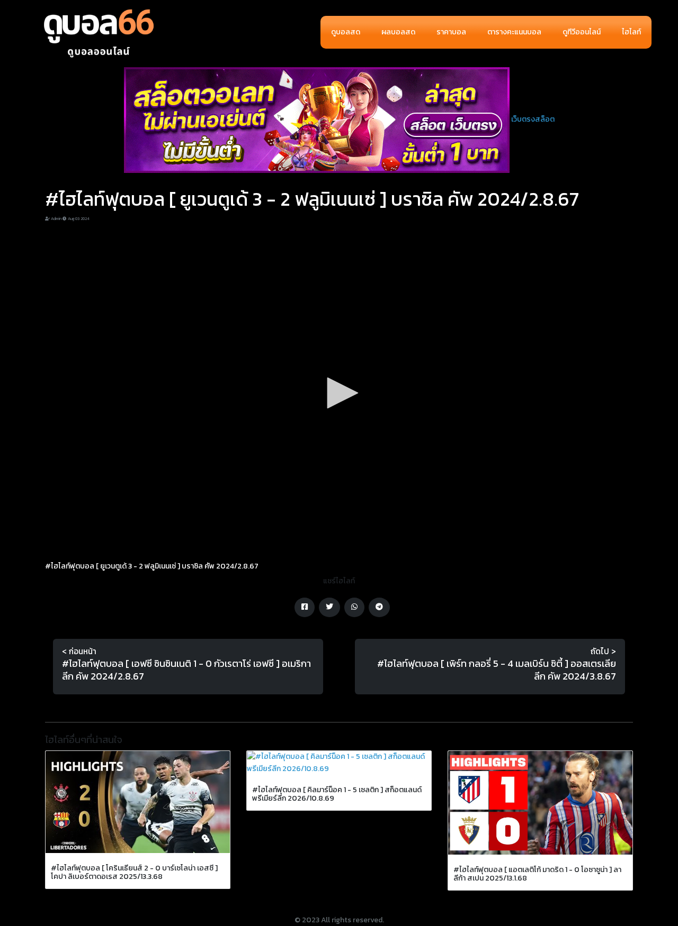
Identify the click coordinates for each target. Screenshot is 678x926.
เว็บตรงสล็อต (533, 119)
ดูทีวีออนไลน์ (582, 32)
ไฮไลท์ (631, 32)
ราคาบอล (451, 32)
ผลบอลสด (398, 32)
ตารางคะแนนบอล (514, 32)
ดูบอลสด (345, 32)
